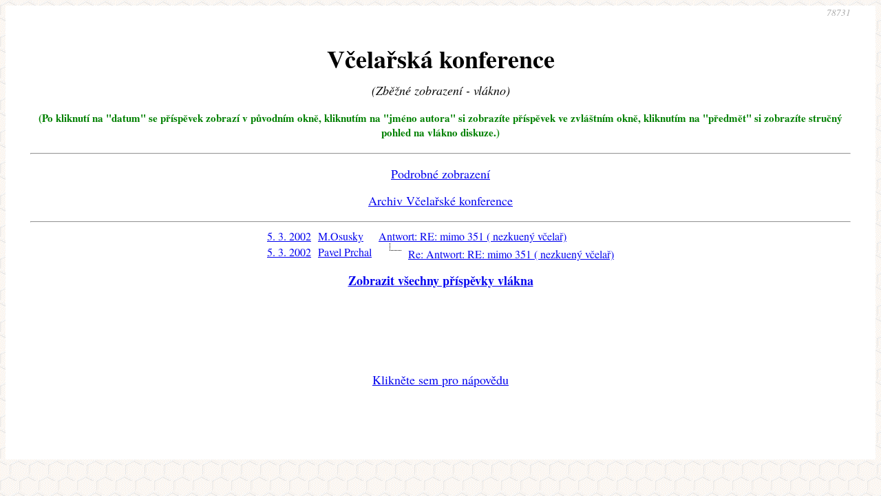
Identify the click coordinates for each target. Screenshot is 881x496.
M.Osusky (340, 236)
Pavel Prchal (345, 252)
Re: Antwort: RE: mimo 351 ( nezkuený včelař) (511, 254)
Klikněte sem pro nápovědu (440, 379)
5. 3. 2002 (289, 236)
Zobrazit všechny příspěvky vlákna (440, 280)
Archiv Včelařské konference (440, 200)
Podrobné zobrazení (440, 173)
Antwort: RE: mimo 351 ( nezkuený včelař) (472, 236)
